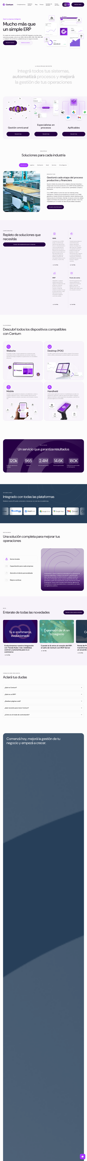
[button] (43, 687)
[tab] (23, 165)
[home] (8, 4)
